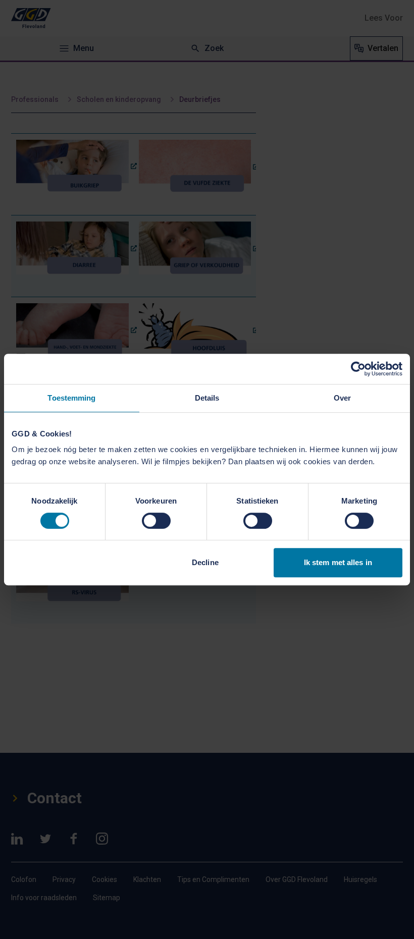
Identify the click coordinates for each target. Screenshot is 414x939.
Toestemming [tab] (71, 398)
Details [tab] (207, 398)
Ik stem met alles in (338, 562)
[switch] (156, 521)
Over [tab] (342, 398)
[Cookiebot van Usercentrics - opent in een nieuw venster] (358, 368)
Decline (205, 562)
